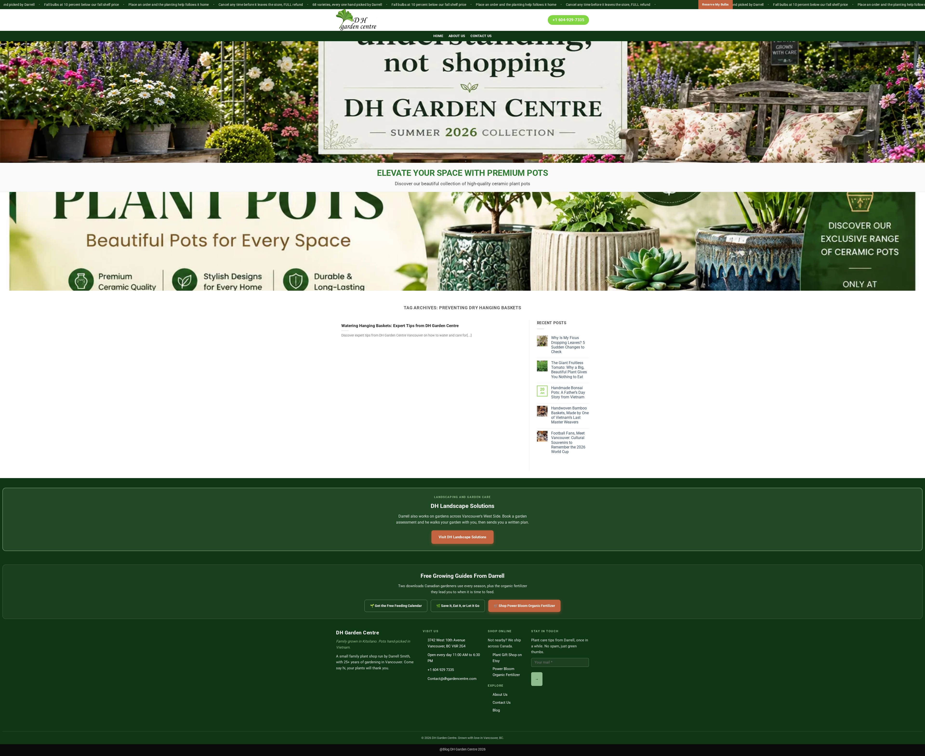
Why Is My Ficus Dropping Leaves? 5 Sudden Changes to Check (568, 344)
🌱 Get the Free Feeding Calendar (396, 606)
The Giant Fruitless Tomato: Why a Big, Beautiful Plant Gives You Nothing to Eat (569, 370)
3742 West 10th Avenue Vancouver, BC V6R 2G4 (446, 643)
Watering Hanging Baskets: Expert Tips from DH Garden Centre (400, 325)
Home (438, 36)
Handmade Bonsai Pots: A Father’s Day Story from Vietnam (568, 392)
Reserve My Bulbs (715, 4)
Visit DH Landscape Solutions (462, 537)
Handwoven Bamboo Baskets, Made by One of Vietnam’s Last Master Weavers (570, 415)
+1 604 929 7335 (441, 670)
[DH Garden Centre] (360, 20)
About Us (457, 36)
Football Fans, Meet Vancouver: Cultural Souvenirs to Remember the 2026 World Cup (568, 442)
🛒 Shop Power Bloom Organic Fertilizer (524, 606)
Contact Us (481, 36)
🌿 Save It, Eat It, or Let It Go (457, 606)
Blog (496, 710)
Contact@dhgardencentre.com (452, 679)
